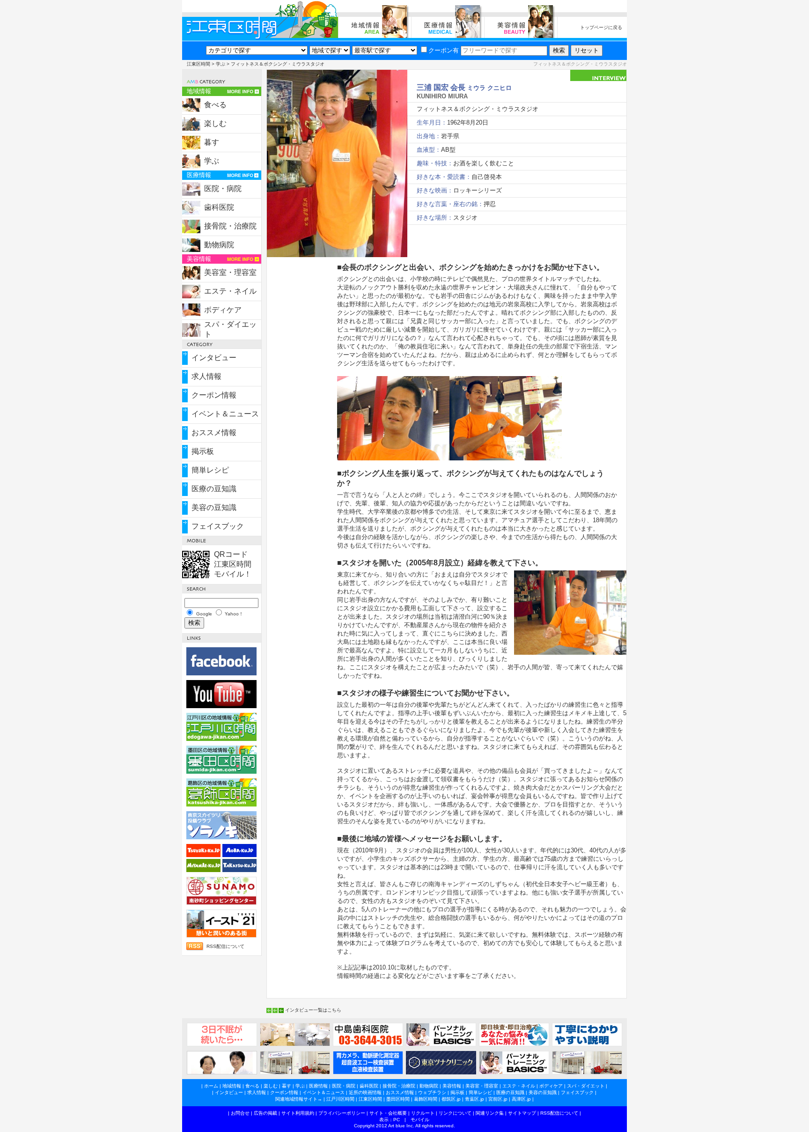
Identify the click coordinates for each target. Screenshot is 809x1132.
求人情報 (206, 376)
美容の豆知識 (213, 507)
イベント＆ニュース (225, 414)
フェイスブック (217, 526)
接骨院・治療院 (230, 226)
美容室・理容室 (230, 272)
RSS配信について (225, 946)
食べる (215, 105)
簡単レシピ (210, 470)
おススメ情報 (213, 433)
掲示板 (202, 451)
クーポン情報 (213, 395)
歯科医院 (219, 207)
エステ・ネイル (230, 291)
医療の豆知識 (213, 489)
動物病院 (219, 245)
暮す (211, 142)
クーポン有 (443, 50)
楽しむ (215, 123)
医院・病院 (223, 188)
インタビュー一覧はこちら (313, 1010)
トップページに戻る (601, 27)
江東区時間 (198, 64)
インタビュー (213, 358)
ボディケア (223, 310)
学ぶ (220, 64)
